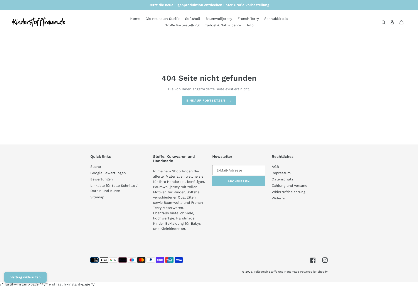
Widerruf (279, 198)
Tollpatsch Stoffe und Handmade (276, 271)
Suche (95, 167)
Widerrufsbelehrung (288, 192)
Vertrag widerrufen (25, 277)
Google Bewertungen (108, 173)
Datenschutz (282, 179)
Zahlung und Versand (289, 185)
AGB (275, 167)
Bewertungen (101, 179)
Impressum (281, 173)
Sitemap (97, 197)
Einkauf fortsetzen (205, 100)
